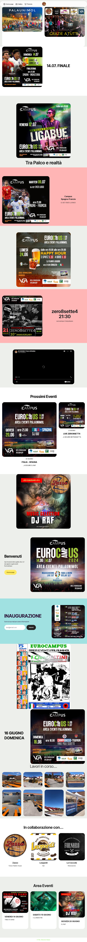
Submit (31, 627)
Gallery (20, 4)
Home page (9, 4)
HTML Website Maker (43, 939)
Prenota (29, 4)
